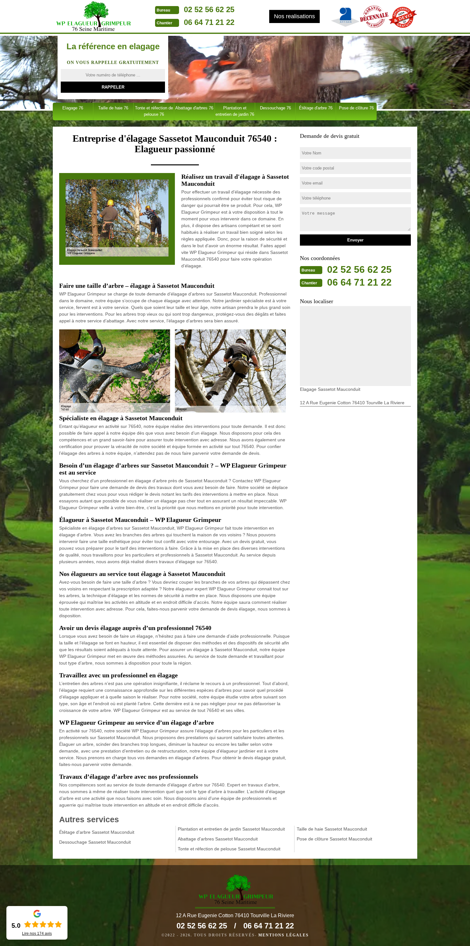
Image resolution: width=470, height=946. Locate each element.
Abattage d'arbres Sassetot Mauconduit (218, 838)
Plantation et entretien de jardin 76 (234, 111)
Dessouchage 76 (275, 108)
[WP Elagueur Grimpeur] (93, 17)
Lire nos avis (37, 933)
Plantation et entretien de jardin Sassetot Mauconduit (231, 829)
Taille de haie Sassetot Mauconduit (332, 829)
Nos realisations (294, 16)
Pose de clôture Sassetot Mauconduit (334, 838)
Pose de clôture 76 (356, 108)
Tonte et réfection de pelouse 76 (154, 111)
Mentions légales (283, 935)
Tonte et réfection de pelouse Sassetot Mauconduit (229, 848)
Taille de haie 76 (113, 108)
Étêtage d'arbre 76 (316, 108)
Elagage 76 (72, 108)
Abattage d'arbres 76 (194, 108)
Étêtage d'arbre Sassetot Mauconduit (96, 832)
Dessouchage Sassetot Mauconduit (95, 842)
